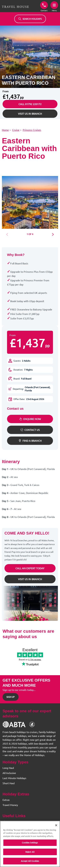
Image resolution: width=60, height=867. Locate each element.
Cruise (15, 130)
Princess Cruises (32, 130)
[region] (30, 844)
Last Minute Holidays (14, 778)
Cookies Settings (30, 842)
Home (5, 130)
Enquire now (32, 419)
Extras (6, 799)
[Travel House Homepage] (15, 6)
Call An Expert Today (30, 568)
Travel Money (10, 805)
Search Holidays (32, 19)
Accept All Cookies (30, 861)
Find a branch (32, 440)
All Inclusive (9, 773)
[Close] (56, 825)
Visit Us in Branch (30, 579)
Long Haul (8, 767)
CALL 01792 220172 (30, 104)
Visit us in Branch (30, 113)
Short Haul (9, 783)
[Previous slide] (8, 234)
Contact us (32, 429)
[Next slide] (51, 234)
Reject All (30, 852)
